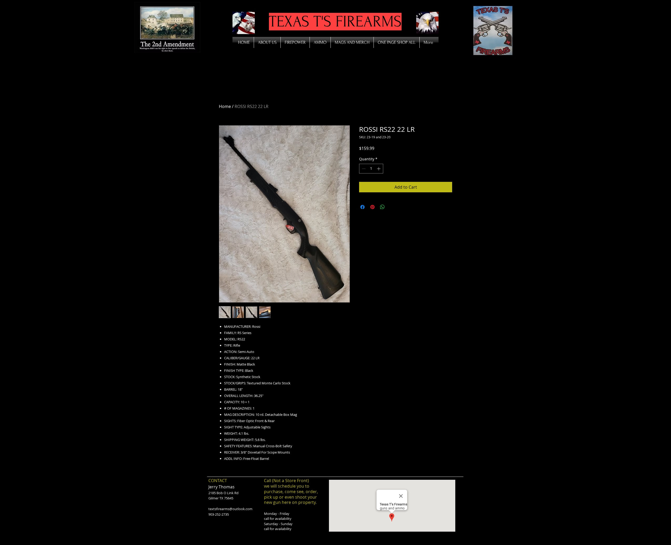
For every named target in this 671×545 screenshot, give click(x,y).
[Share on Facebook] (362, 207)
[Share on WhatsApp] (382, 207)
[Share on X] (392, 207)
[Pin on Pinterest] (372, 207)
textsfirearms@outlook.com (230, 508)
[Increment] (379, 168)
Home (225, 106)
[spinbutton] (371, 168)
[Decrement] (363, 168)
